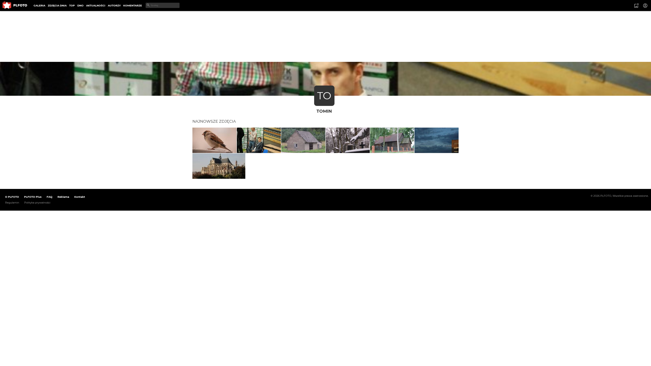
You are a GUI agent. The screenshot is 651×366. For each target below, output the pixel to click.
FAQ (49, 196)
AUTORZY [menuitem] (114, 5)
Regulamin (12, 202)
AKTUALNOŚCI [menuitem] (95, 5)
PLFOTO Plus (33, 196)
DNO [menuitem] (80, 5)
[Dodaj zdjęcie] (636, 5)
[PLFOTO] (15, 5)
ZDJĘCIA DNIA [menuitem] (57, 5)
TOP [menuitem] (72, 5)
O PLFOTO (12, 196)
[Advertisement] (325, 36)
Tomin (324, 111)
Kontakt (79, 196)
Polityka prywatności (37, 202)
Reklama (63, 196)
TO (324, 95)
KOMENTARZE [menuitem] (132, 5)
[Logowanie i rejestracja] (645, 5)
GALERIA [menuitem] (39, 5)
